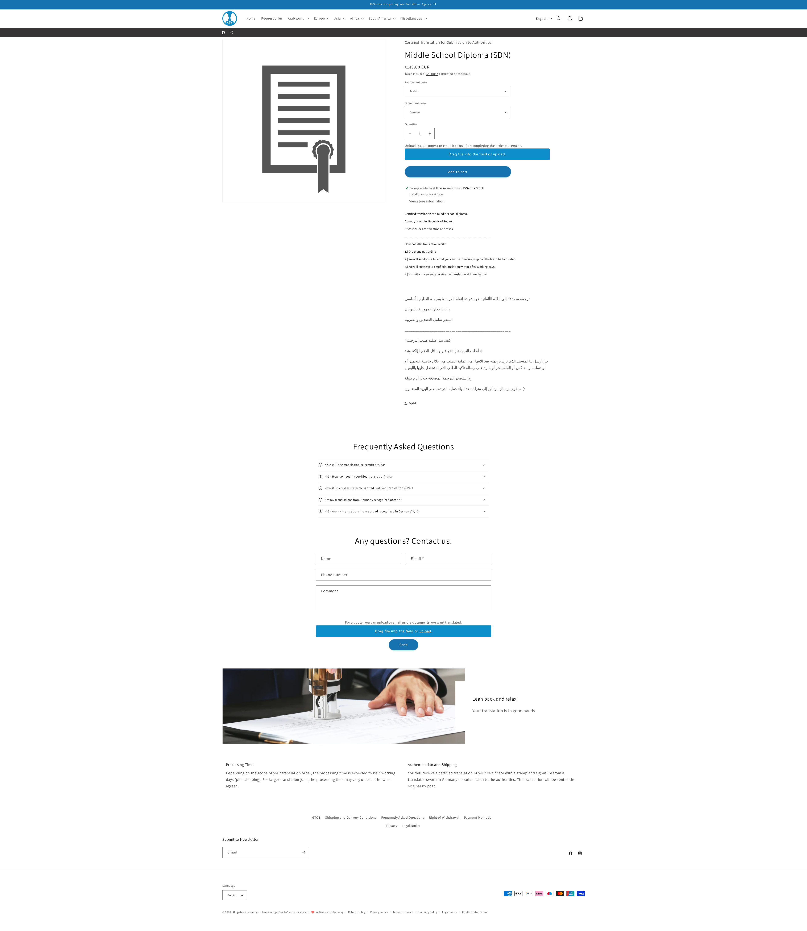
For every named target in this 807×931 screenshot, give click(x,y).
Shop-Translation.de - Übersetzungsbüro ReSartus (264, 912)
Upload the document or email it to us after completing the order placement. (463, 145)
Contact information (475, 912)
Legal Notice (411, 825)
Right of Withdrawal (444, 817)
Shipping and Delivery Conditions (351, 817)
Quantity (411, 124)
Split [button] (412, 403)
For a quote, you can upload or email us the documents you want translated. (403, 622)
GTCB (316, 817)
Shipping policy (428, 912)
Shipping (432, 74)
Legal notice (450, 912)
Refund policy (357, 912)
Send (403, 644)
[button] (298, 18)
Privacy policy (379, 912)
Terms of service (403, 912)
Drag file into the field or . (477, 154)
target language (415, 103)
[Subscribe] (303, 852)
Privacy (391, 825)
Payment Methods (477, 817)
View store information (426, 201)
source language (416, 82)
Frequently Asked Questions (403, 817)
